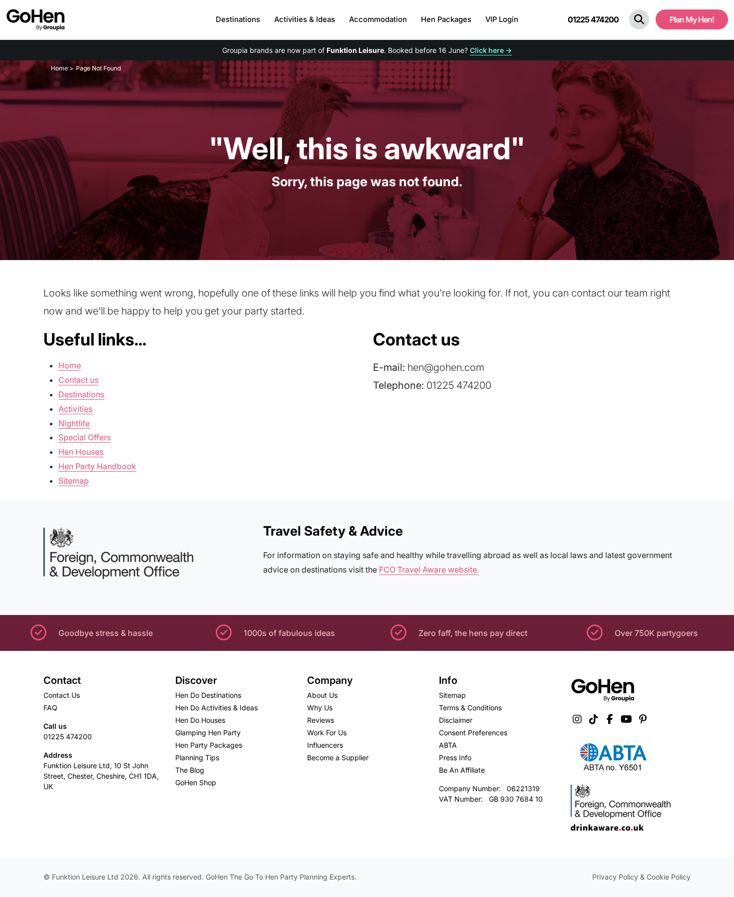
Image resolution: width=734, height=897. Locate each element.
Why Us (320, 707)
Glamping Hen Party (208, 732)
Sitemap (73, 481)
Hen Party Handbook (97, 466)
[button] (639, 19)
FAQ (50, 707)
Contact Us (61, 695)
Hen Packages (446, 19)
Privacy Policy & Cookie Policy (641, 877)
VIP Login (501, 19)
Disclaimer (455, 720)
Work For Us (327, 732)
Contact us (78, 380)
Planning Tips (197, 757)
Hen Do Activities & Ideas (216, 707)
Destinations (238, 19)
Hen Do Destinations (208, 695)
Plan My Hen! (692, 19)
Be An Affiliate (462, 770)
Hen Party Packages (208, 745)
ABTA (448, 745)
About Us (322, 695)
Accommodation (378, 19)
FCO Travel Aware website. (429, 570)
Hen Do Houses (200, 720)
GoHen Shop (195, 782)
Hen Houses (80, 452)
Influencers (325, 745)
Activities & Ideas (304, 19)
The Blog (189, 770)
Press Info (455, 757)
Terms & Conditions (470, 707)
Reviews (320, 720)
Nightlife (74, 423)
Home (69, 365)
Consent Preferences (473, 732)
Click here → (491, 50)
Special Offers (84, 437)
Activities (75, 409)
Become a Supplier (337, 757)
